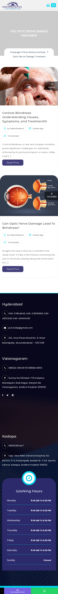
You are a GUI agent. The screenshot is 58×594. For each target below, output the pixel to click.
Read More (13, 162)
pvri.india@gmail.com (21, 327)
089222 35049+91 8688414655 (25, 367)
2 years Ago (38, 128)
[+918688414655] (44, 591)
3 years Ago (38, 235)
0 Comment (13, 136)
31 (51, 85)
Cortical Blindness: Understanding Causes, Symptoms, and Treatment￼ (24, 117)
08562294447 (16, 445)
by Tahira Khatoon (15, 128)
